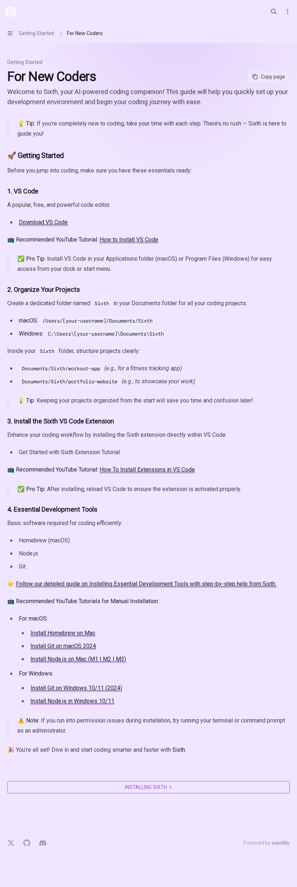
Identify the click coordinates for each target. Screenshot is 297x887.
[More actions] (287, 12)
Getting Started (24, 62)
